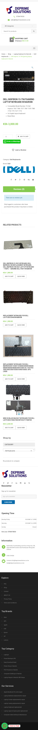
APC (5, 621)
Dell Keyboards (15, 159)
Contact (6, 591)
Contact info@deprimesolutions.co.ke (18, 560)
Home (3, 54)
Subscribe (8, 502)
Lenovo (6, 640)
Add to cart (24, 136)
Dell (9, 164)
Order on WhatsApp (13, 141)
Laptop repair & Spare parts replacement (16, 711)
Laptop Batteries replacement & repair (15, 696)
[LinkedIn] (16, 483)
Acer (5, 617)
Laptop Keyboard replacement (13, 707)
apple (5, 625)
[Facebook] (3, 483)
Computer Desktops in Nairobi (13, 673)
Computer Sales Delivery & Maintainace (15, 714)
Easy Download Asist (10, 662)
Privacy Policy (8, 599)
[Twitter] (8, 483)
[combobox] (19, 31)
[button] (32, 67)
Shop (9, 54)
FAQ (5, 584)
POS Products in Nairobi (11, 670)
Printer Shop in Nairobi (10, 666)
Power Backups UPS (10, 658)
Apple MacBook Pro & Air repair (13, 692)
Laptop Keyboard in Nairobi (22, 54)
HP (4, 636)
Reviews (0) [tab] (19, 189)
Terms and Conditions (10, 603)
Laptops (6, 654)
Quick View (21, 276)
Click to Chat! (14, 726)
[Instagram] (20, 483)
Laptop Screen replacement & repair (14, 699)
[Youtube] (25, 483)
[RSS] (29, 483)
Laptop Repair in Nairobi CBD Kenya (14, 677)
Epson (6, 632)
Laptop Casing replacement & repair (14, 703)
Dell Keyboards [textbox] (18, 451)
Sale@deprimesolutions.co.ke (15, 563)
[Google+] (12, 483)
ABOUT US (7, 595)
